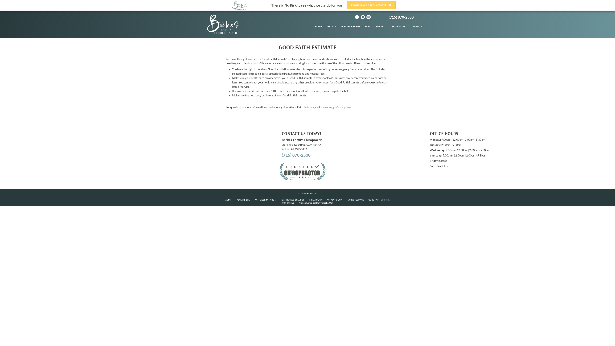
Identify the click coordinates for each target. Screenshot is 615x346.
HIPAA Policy (315, 200)
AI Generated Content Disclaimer (316, 203)
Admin (229, 200)
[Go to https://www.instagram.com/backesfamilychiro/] (368, 17)
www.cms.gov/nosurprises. (336, 107)
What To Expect (376, 26)
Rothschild (288, 203)
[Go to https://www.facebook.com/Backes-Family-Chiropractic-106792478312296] (357, 17)
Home (319, 26)
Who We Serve (350, 26)
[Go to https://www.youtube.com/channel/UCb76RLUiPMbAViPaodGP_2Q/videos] (363, 17)
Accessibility (243, 200)
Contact (416, 26)
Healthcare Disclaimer (292, 200)
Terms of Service (355, 200)
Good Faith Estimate (379, 200)
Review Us (398, 26)
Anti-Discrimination (265, 200)
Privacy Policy (334, 200)
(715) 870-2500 (401, 17)
